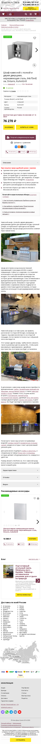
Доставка (4, 698)
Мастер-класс (26, 696)
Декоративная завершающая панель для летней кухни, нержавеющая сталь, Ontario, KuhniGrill (20, 530)
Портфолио (25, 688)
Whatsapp (7, 712)
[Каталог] (30, 14)
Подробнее (30, 20)
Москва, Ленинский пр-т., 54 (11, 9)
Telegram (11, 712)
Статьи (24, 693)
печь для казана (32, 398)
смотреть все (33, 559)
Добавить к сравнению (22, 142)
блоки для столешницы (26, 453)
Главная (4, 25)
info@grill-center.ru (7, 707)
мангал (3, 402)
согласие (24, 733)
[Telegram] (25, 147)
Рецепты (25, 698)
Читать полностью (24, 595)
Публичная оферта (28, 727)
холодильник (12, 396)
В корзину (9, 127)
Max (2, 712)
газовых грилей (13, 443)
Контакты (25, 690)
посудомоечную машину (9, 398)
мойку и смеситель (29, 451)
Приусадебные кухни (16, 25)
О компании (5, 693)
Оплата (3, 696)
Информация (17, 723)
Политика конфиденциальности (11, 725)
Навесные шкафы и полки (9, 27)
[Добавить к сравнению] (38, 498)
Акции (3, 688)
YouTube (19, 712)
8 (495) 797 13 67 (32, 2)
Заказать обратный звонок (30, 8)
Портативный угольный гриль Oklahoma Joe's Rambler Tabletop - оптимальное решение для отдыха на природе (26, 572)
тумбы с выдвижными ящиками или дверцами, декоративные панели (20, 390)
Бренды (3, 690)
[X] (22, 147)
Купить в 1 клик (27, 127)
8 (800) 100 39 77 (32, 5)
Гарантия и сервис (7, 701)
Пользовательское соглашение (11, 727)
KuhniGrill (11, 84)
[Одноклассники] (19, 147)
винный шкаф (23, 396)
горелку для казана (25, 400)
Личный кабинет (6, 723)
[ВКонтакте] (16, 147)
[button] (37, 50)
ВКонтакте (15, 712)
